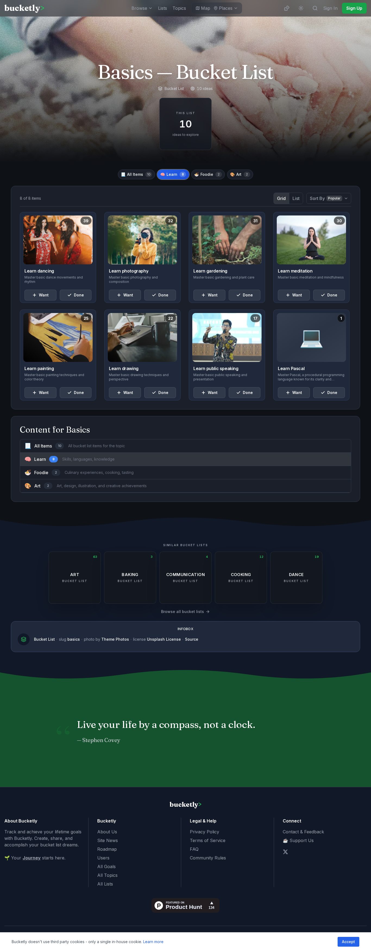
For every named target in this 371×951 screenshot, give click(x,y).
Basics (125, 72)
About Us (107, 831)
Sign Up (354, 8)
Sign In (330, 8)
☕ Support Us (298, 840)
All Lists (105, 884)
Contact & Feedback (303, 831)
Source (191, 639)
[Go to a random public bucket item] (287, 8)
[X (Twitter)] (285, 852)
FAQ (194, 849)
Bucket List (44, 639)
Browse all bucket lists (182, 611)
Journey (32, 858)
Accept (348, 941)
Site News (107, 840)
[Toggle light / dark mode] (301, 8)
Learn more (153, 941)
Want (44, 295)
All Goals (106, 866)
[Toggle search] (315, 8)
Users (103, 858)
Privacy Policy (204, 831)
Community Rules (208, 858)
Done (79, 295)
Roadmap (107, 849)
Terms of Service (207, 840)
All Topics (107, 875)
